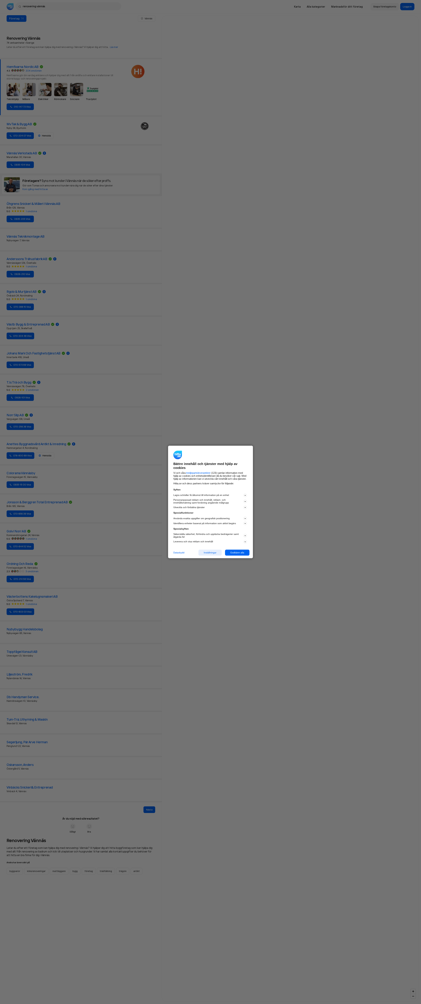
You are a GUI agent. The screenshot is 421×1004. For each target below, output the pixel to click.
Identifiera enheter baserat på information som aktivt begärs (204, 523)
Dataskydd (178, 552)
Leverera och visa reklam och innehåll (193, 541)
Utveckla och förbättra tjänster (189, 507)
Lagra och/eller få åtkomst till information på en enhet (201, 495)
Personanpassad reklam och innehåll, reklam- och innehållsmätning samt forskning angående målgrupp (201, 501)
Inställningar (210, 552)
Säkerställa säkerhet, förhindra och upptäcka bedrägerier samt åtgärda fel (206, 535)
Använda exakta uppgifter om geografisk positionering (201, 518)
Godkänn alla (237, 552)
